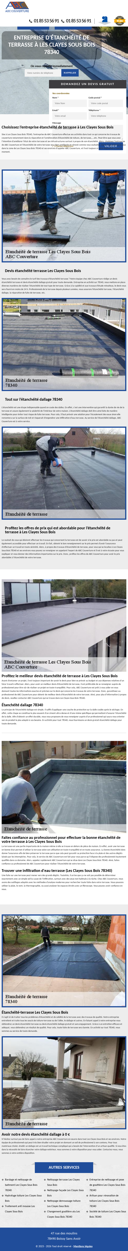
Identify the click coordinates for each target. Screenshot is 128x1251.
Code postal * (95, 98)
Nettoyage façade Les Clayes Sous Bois (65, 1193)
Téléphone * (94, 110)
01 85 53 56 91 (46, 21)
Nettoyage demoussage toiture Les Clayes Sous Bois (63, 1204)
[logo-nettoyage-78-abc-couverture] (17, 7)
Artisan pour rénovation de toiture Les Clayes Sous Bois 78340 (104, 1201)
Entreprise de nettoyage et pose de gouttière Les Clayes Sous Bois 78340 (107, 1185)
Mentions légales (83, 1246)
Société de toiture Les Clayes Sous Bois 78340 (108, 1214)
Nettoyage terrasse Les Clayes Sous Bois (63, 1182)
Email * (55, 110)
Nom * (55, 98)
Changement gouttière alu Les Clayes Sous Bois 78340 (63, 1214)
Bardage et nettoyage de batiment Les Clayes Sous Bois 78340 (21, 1185)
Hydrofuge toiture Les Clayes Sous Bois (23, 1198)
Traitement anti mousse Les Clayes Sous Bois (20, 1209)
